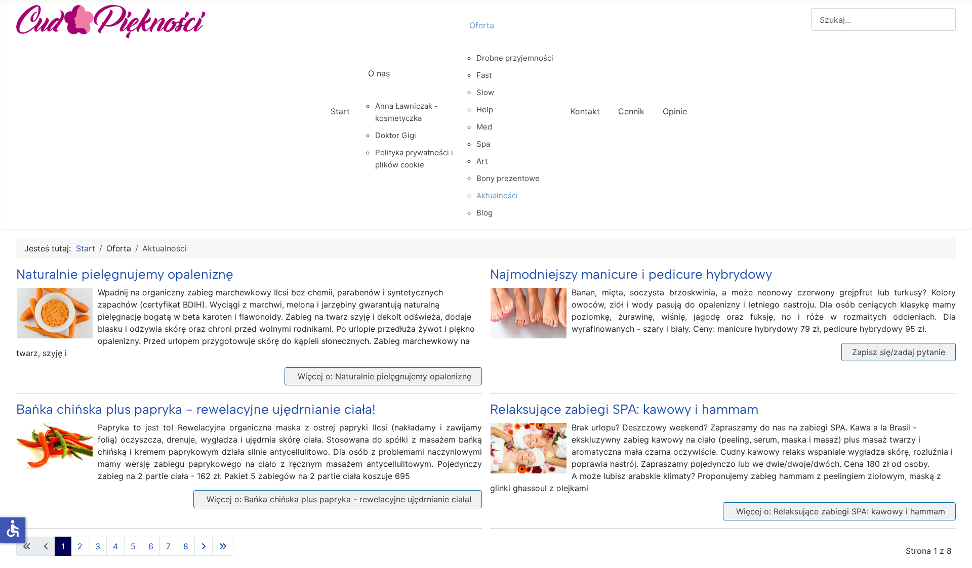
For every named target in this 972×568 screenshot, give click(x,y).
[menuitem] (340, 120)
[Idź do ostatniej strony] (222, 546)
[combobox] (883, 19)
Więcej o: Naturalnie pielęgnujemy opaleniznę (383, 376)
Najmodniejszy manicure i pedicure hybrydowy (631, 274)
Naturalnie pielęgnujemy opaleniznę (124, 274)
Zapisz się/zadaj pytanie (898, 352)
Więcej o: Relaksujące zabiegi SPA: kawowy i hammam (839, 511)
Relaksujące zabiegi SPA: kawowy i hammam (624, 409)
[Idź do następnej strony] (203, 546)
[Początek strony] (954, 549)
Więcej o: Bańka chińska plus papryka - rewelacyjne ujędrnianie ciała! (337, 499)
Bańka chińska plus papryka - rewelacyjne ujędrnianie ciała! (196, 409)
